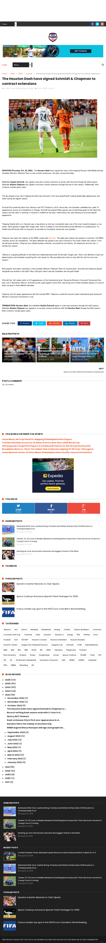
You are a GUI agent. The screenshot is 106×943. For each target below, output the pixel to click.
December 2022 (16, 698)
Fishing (87, 634)
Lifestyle (70, 645)
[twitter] (97, 24)
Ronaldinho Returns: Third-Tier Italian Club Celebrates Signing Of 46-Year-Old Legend (47, 449)
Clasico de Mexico (81, 629)
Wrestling (24, 665)
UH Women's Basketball (26, 660)
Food (95, 634)
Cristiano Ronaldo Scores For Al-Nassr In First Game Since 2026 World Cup (41, 442)
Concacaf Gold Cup (12, 634)
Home (4, 65)
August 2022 (14, 736)
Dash (12, 73)
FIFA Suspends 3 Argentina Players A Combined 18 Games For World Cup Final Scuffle (46, 446)
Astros (24, 629)
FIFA (78, 634)
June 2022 (13, 743)
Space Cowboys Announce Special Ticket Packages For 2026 (47, 596)
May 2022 (12, 747)
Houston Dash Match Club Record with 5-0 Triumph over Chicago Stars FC (85, 354)
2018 (7, 778)
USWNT (81, 660)
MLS (19, 650)
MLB (12, 650)
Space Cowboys (69, 655)
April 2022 (12, 751)
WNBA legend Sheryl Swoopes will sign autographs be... (36, 727)
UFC (100, 655)
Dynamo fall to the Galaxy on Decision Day (29, 723)
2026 (8, 679)
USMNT (72, 660)
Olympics (59, 650)
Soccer (29, 73)
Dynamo (8, 341)
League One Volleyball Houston (34, 645)
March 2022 (13, 755)
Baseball (34, 629)
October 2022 (14, 705)
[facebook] (92, 24)
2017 (7, 782)
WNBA (13, 665)
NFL (41, 650)
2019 (7, 774)
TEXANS (83, 655)
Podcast (83, 650)
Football (7, 640)
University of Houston (49, 660)
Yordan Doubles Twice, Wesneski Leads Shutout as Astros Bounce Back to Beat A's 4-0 (57, 852)
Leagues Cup (57, 645)
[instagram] (102, 24)
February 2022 (15, 758)
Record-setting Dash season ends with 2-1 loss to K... (34, 712)
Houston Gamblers (59, 640)
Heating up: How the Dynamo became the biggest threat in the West (19, 354)
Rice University (10, 655)
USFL (63, 660)
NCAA (34, 650)
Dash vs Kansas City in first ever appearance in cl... (33, 720)
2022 (8, 694)
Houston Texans (11, 645)
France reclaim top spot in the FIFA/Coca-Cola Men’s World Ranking (51, 608)
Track (92, 655)
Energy (70, 634)
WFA (5, 665)
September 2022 (16, 732)
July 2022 (12, 739)
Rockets (23, 655)
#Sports (7, 629)
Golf (16, 640)
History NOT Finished (18, 716)
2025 (8, 683)
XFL (32, 665)
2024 (8, 687)
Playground (71, 650)
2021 (7, 767)
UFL (5, 660)
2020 (8, 770)
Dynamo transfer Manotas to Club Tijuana (38, 583)
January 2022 (14, 762)
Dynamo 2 (59, 634)
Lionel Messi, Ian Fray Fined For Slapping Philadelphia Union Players (37, 439)
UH (11, 660)
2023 (8, 691)
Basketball (46, 629)
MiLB (5, 650)
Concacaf (97, 629)
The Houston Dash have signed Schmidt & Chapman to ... (37, 708)
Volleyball (92, 660)
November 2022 (16, 701)
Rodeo (32, 655)
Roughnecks (44, 655)
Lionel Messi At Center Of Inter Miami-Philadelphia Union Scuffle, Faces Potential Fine (47, 452)
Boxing (57, 629)
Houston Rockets (77, 640)
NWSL (20, 73)
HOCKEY (25, 640)
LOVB (79, 645)
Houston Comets (39, 640)
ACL (16, 629)
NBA (26, 650)
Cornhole (28, 634)
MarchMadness (91, 645)
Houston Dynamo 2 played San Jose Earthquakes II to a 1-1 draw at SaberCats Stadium (53, 352)
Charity (67, 629)
